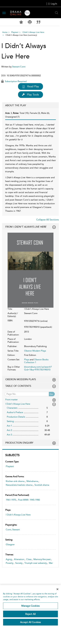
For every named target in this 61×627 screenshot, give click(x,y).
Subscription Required (15, 81)
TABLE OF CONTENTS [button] (18, 385)
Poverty (9, 563)
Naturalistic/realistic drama (19, 485)
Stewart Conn (18, 66)
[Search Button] (56, 12)
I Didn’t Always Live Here (33, 32)
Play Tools (33, 94)
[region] (30, 606)
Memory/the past (41, 559)
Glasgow (10, 544)
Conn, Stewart (13, 529)
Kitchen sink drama (15, 481)
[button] (30, 22)
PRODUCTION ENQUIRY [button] (19, 442)
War (51, 563)
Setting (10, 421)
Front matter (11, 399)
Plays (26, 359)
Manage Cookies (30, 605)
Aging (9, 559)
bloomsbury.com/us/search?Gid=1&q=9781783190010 (38, 368)
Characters (12, 408)
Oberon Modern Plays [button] (20, 379)
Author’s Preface (15, 412)
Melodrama (32, 481)
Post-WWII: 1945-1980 (29, 499)
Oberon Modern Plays (35, 350)
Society (18, 563)
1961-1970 (11, 499)
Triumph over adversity (35, 563)
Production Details (16, 416)
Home (4, 32)
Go (51, 394)
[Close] (57, 589)
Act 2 (9, 430)
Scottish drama (41, 485)
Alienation (19, 559)
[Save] (21, 22)
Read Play (33, 86)
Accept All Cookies (30, 622)
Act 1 (9, 425)
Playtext (14, 32)
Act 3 (9, 434)
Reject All (30, 614)
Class (28, 559)
